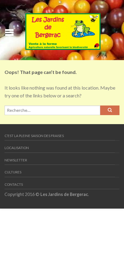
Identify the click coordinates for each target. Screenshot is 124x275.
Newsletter (16, 160)
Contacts (14, 184)
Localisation (17, 148)
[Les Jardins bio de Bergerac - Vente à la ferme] (63, 30)
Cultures (13, 172)
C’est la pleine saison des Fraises (34, 136)
